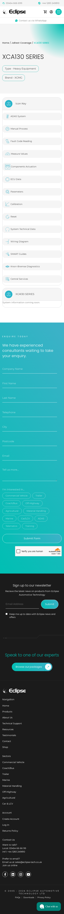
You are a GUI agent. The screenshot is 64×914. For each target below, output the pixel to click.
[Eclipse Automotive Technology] (14, 11)
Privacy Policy (44, 897)
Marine (9, 518)
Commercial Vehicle (16, 495)
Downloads (28, 897)
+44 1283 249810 (50, 3)
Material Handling (36, 511)
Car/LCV (25, 518)
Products (7, 711)
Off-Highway (32, 503)
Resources (8, 729)
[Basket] (45, 11)
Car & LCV (7, 803)
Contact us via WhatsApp (32, 20)
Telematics (11, 526)
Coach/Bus (11, 503)
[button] (49, 906)
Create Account (10, 819)
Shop (5, 747)
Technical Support (12, 723)
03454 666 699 (14, 3)
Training (29, 526)
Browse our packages (29, 667)
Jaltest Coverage (21, 42)
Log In (5, 824)
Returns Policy (10, 830)
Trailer (39, 495)
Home (5, 42)
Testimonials (9, 735)
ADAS (41, 518)
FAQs (17, 897)
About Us (7, 717)
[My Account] (51, 11)
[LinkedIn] (13, 874)
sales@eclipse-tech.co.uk (28, 862)
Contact (6, 741)
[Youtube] (28, 874)
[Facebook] (5, 874)
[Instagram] (20, 874)
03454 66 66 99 (17, 848)
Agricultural (12, 511)
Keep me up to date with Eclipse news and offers (32, 616)
